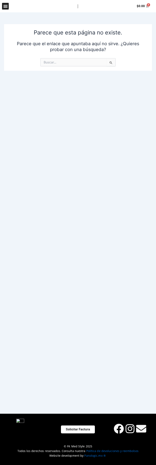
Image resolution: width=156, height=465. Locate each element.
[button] (5, 6)
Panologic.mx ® (95, 456)
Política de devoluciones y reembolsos (112, 451)
